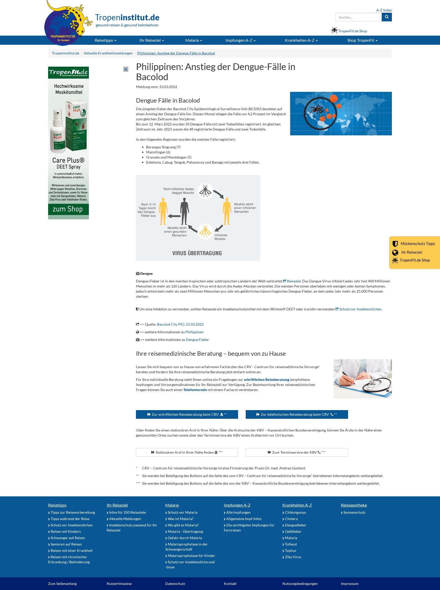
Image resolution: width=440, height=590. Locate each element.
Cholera (291, 518)
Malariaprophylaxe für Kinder (191, 555)
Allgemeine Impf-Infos (244, 518)
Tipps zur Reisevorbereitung (72, 512)
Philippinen (194, 332)
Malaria (172, 504)
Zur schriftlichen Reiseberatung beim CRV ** (189, 414)
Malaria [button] (192, 40)
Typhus (290, 550)
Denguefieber (295, 525)
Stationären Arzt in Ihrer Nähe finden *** (189, 452)
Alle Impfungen (238, 512)
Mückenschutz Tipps (418, 243)
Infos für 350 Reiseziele (127, 512)
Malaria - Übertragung (185, 531)
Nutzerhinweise (119, 583)
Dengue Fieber (197, 339)
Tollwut (290, 544)
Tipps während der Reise (69, 518)
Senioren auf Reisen (66, 544)
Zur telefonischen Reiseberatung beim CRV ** (298, 414)
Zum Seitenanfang (62, 583)
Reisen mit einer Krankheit (71, 550)
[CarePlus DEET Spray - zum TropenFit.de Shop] (68, 142)
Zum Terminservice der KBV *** (298, 452)
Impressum (350, 583)
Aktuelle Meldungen (124, 518)
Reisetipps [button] (104, 40)
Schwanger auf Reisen (67, 538)
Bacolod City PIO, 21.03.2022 (180, 324)
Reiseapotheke (354, 504)
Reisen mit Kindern (65, 531)
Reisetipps (57, 504)
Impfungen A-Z (237, 504)
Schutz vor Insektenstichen (360, 309)
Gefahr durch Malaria (184, 538)
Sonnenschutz (354, 512)
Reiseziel (293, 281)
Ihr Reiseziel (411, 252)
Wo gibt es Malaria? (183, 525)
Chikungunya (295, 512)
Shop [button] (360, 40)
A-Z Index (384, 10)
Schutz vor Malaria (182, 512)
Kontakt (230, 583)
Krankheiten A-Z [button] (300, 40)
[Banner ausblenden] (126, 69)
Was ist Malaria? (180, 518)
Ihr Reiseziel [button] (150, 40)
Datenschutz (175, 583)
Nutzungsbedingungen (300, 583)
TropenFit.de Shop (415, 260)
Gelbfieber (292, 531)
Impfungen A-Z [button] (239, 40)
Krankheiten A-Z (297, 504)
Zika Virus (292, 557)
